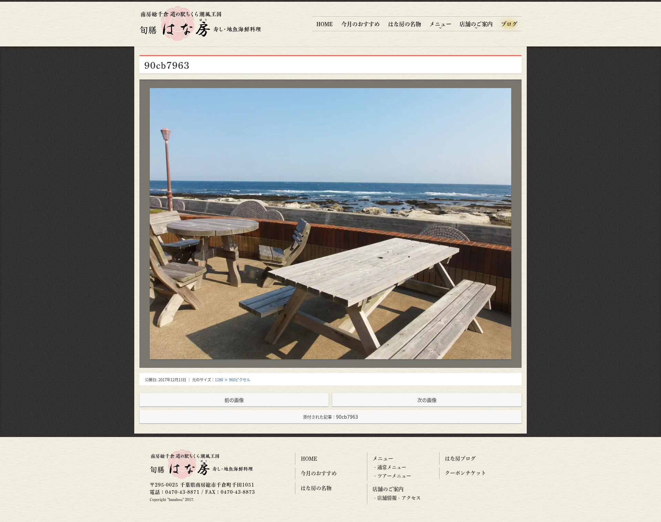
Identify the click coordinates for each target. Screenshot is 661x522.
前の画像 (234, 399)
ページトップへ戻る (648, 510)
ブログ (509, 24)
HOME (324, 24)
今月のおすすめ (360, 24)
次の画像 (427, 399)
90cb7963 (330, 416)
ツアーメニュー (394, 475)
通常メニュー (391, 467)
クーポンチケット (465, 473)
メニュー (440, 24)
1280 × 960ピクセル (232, 379)
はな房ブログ (460, 458)
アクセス (411, 498)
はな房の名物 (404, 24)
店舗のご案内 (476, 24)
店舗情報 (387, 498)
